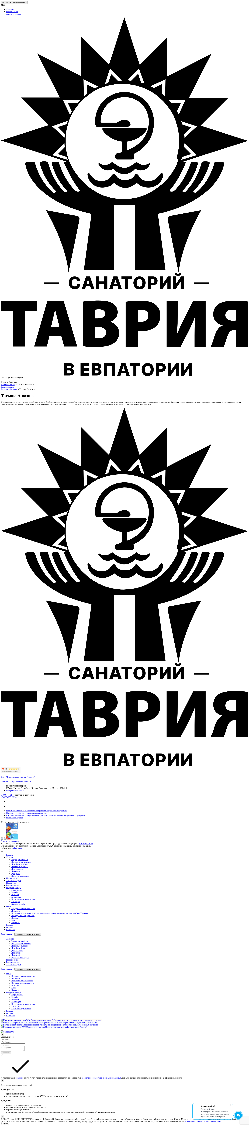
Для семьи (15, 871)
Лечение (10, 9)
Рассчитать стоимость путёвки (14, 2)
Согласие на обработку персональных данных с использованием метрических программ (45, 815)
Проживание (12, 12)
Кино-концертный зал (21, 1009)
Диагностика (17, 869)
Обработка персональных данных (16, 781)
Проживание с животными (23, 899)
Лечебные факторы (19, 866)
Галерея (9, 925)
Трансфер (15, 901)
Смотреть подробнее (10, 841)
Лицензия (15, 911)
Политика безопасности (22, 981)
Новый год (11, 883)
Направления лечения (21, 862)
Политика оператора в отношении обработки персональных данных (36, 811)
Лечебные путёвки (19, 864)
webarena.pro (17, 848)
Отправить (6, 1053)
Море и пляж (17, 890)
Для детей (15, 873)
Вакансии (15, 922)
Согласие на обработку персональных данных (26, 813)
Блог (13, 920)
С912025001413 (86, 843)
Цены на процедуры (20, 876)
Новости (15, 918)
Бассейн (15, 892)
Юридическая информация (23, 908)
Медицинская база (19, 859)
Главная (9, 855)
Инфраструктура (13, 887)
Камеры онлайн (18, 904)
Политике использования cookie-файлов (203, 1121)
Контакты (10, 929)
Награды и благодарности (22, 915)
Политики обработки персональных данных (101, 1078)
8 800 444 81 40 (8, 384)
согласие (19, 1078)
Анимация (16, 897)
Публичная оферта (14, 818)
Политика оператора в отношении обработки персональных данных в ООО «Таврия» (49, 913)
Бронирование (7, 387)
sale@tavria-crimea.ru (15, 790)
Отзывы (9, 927)
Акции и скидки (13, 14)
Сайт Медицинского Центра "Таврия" (18, 777)
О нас (8, 906)
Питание (15, 894)
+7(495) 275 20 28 (8, 797)
